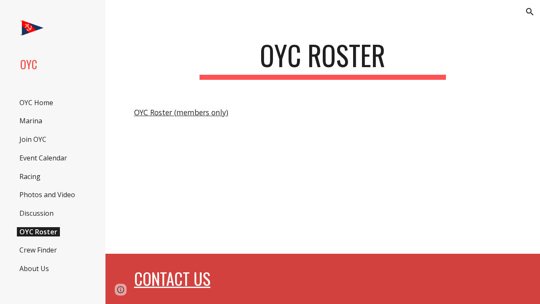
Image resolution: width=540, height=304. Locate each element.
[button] (530, 12)
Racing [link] (29, 176)
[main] (322, 59)
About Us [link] (34, 268)
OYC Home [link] (36, 102)
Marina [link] (30, 120)
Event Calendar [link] (43, 158)
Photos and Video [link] (47, 194)
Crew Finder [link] (38, 250)
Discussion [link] (36, 213)
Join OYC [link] (32, 139)
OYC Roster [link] (38, 231)
